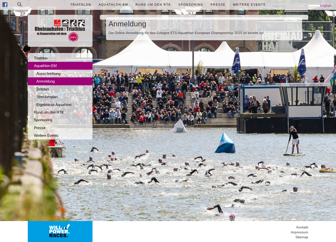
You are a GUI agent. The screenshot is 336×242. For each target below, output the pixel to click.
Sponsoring (190, 4)
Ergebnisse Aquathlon (53, 105)
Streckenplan (47, 97)
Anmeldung (45, 81)
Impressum (299, 232)
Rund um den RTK (153, 4)
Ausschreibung (48, 73)
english (325, 5)
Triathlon (80, 4)
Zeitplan (42, 89)
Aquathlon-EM (113, 4)
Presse (218, 4)
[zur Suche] (19, 5)
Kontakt (302, 227)
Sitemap (301, 237)
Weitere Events (249, 4)
